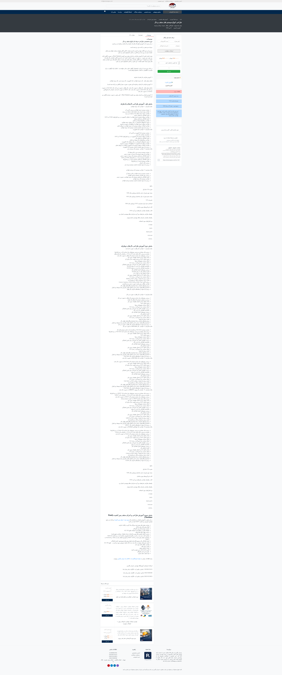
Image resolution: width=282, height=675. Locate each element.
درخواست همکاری (169, 1)
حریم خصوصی (161, 1)
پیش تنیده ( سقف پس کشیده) (121, 520)
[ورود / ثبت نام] (102, 12)
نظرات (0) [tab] (132, 35)
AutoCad (171, 153)
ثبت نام (107, 600)
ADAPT (175, 153)
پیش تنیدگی (175, 149)
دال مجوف (165, 155)
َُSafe (168, 154)
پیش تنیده (173, 155)
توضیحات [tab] (149, 35)
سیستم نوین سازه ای (151, 19)
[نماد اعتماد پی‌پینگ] (147, 656)
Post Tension (172, 154)
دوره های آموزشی (174, 19)
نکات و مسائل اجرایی (167, 150)
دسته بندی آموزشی (173, 12)
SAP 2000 (164, 154)
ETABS (167, 153)
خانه (181, 19)
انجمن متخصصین (178, 1)
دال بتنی (169, 155)
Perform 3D (177, 154)
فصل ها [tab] (141, 35)
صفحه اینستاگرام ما (136, 558)
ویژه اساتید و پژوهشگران (175, 151)
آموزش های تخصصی (163, 19)
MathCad (164, 153)
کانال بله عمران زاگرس (123, 558)
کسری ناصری (169, 85)
